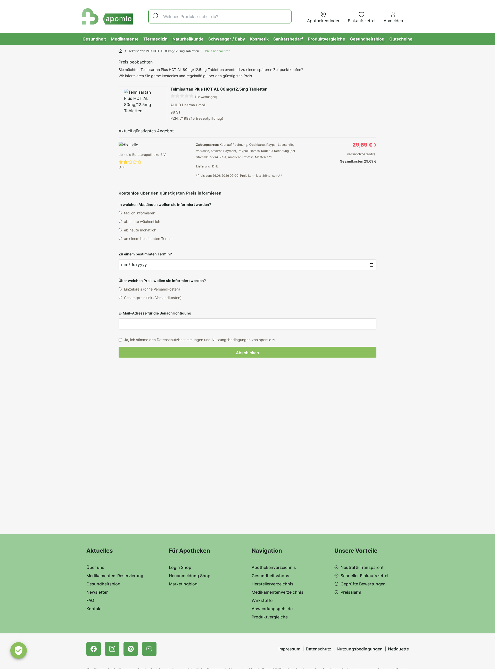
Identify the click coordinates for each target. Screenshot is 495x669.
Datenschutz (318, 648)
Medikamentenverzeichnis (277, 592)
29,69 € (362, 145)
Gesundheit (94, 39)
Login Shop (180, 567)
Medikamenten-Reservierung (114, 575)
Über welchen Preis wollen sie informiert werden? (162, 280)
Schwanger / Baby (226, 39)
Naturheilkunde (188, 39)
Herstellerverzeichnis (272, 583)
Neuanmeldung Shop (189, 575)
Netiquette (398, 648)
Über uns (95, 567)
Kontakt (94, 608)
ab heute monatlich (140, 230)
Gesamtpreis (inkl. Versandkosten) (153, 297)
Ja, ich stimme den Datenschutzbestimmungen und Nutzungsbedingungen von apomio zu (200, 339)
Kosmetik (259, 39)
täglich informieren (139, 213)
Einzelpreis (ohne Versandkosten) (152, 289)
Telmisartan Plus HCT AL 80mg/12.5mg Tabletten (163, 51)
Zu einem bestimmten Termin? (145, 254)
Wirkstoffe (262, 600)
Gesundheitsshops (270, 575)
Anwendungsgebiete (272, 608)
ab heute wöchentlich (142, 221)
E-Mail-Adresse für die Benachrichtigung (155, 313)
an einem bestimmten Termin (148, 238)
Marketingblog (183, 583)
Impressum (289, 648)
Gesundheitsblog (367, 39)
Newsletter (97, 592)
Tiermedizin (155, 39)
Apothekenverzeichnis (274, 567)
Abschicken (247, 352)
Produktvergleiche (326, 39)
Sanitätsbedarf (288, 39)
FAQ (90, 600)
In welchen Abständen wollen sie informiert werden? (165, 204)
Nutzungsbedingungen (360, 648)
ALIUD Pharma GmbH (188, 105)
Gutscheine (400, 39)
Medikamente (125, 39)
